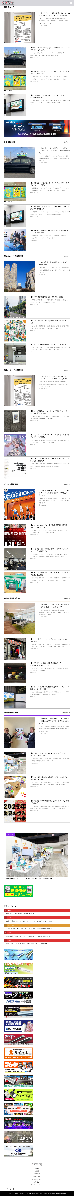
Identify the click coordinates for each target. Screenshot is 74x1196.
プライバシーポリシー (37, 1185)
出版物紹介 (37, 1173)
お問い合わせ (37, 1182)
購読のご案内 (37, 1176)
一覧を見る (65, 142)
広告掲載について (37, 1179)
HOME (37, 1168)
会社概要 (37, 1171)
